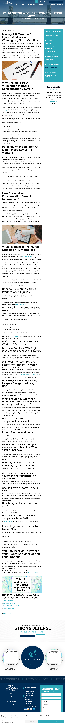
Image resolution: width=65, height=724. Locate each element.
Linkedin (35, 706)
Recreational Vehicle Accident (51, 76)
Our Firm (23, 4)
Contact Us (60, 4)
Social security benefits (13, 484)
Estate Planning (50, 45)
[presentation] (50, 100)
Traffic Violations (50, 59)
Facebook (26, 706)
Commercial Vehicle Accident (53, 70)
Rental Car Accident (51, 72)
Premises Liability (50, 51)
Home (17, 4)
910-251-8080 (43, 2)
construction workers (15, 54)
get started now (32, 664)
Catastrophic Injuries (51, 53)
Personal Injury (50, 48)
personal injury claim (7, 110)
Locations (40, 4)
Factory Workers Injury (8, 608)
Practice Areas (31, 4)
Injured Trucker (6, 610)
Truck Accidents (50, 62)
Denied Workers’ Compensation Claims (12, 605)
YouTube (32, 706)
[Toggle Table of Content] (12, 30)
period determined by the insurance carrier (29, 374)
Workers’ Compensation (52, 67)
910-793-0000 (29, 701)
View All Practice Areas (52, 79)
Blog (47, 4)
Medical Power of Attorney (52, 64)
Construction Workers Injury (9, 603)
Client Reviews (11, 701)
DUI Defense (49, 40)
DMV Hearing (49, 43)
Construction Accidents (52, 35)
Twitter (29, 706)
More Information (11, 664)
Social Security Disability (52, 56)
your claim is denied (7, 521)
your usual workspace (27, 256)
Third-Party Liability (7, 613)
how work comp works (20, 304)
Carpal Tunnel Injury (8, 600)
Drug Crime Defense (51, 37)
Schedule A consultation (56, 2)
